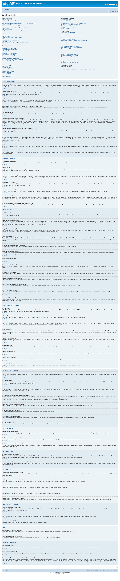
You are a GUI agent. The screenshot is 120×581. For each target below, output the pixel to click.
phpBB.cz (63, 573)
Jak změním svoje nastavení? (8, 35)
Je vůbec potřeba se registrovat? (9, 20)
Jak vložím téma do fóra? (7, 46)
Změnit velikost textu (116, 9)
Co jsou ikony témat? (6, 76)
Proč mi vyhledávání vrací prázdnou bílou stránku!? (71, 47)
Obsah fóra (6, 9)
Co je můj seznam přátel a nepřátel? (68, 39)
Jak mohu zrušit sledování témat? (68, 56)
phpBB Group (48, 547)
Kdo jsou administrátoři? (66, 19)
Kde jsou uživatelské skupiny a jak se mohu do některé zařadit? (73, 23)
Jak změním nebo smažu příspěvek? (9, 48)
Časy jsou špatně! (6, 36)
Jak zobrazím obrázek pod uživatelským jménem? (12, 40)
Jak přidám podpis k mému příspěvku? (10, 49)
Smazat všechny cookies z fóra (95, 570)
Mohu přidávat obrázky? (7, 70)
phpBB (56, 572)
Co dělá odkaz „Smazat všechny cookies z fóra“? (12, 30)
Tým (88, 570)
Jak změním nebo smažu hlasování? (9, 53)
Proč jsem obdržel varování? (8, 57)
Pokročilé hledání (114, 5)
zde (100, 547)
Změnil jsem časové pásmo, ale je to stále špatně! (12, 37)
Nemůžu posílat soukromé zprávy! (68, 32)
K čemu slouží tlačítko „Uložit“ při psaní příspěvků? (12, 59)
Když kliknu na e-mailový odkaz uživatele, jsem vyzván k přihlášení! (15, 42)
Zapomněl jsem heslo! (6, 24)
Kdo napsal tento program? (66, 66)
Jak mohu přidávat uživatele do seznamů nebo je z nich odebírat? (74, 40)
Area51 (80, 553)
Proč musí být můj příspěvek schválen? (10, 60)
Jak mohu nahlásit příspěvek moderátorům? (11, 58)
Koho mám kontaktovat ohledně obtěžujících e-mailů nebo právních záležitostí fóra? (77, 69)
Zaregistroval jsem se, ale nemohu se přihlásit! (11, 25)
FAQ (110, 11)
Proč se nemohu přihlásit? (7, 19)
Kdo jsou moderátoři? (65, 20)
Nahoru (5, 88)
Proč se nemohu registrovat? (8, 29)
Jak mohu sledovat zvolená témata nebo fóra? (70, 55)
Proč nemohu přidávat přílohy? (8, 55)
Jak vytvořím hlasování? (7, 50)
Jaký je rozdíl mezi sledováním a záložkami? (70, 54)
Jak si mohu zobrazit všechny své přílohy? (69, 62)
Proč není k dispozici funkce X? (67, 67)
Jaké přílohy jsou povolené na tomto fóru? (69, 61)
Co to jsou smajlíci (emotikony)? (8, 68)
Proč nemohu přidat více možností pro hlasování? (12, 51)
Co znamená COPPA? (6, 28)
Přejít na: (87, 566)
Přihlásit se (115, 11)
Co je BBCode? (5, 66)
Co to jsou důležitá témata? (7, 73)
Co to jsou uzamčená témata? (8, 75)
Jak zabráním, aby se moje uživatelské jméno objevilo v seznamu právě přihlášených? (19, 23)
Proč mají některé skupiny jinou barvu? (69, 25)
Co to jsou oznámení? (6, 72)
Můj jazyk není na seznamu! (8, 38)
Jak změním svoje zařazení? (8, 41)
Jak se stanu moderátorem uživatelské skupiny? (70, 24)
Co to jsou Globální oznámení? (8, 71)
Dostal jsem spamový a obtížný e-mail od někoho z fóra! (72, 35)
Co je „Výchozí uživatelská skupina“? (68, 27)
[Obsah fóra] (9, 4)
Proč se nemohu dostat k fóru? (8, 54)
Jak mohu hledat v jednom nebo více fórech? (70, 44)
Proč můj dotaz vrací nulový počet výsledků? (70, 46)
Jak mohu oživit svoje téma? (8, 61)
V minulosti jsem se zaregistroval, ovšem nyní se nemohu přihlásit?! (15, 27)
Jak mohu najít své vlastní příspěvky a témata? (70, 50)
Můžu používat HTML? (7, 67)
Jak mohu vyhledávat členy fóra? (67, 48)
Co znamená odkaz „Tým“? (66, 28)
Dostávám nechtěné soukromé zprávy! (69, 33)
